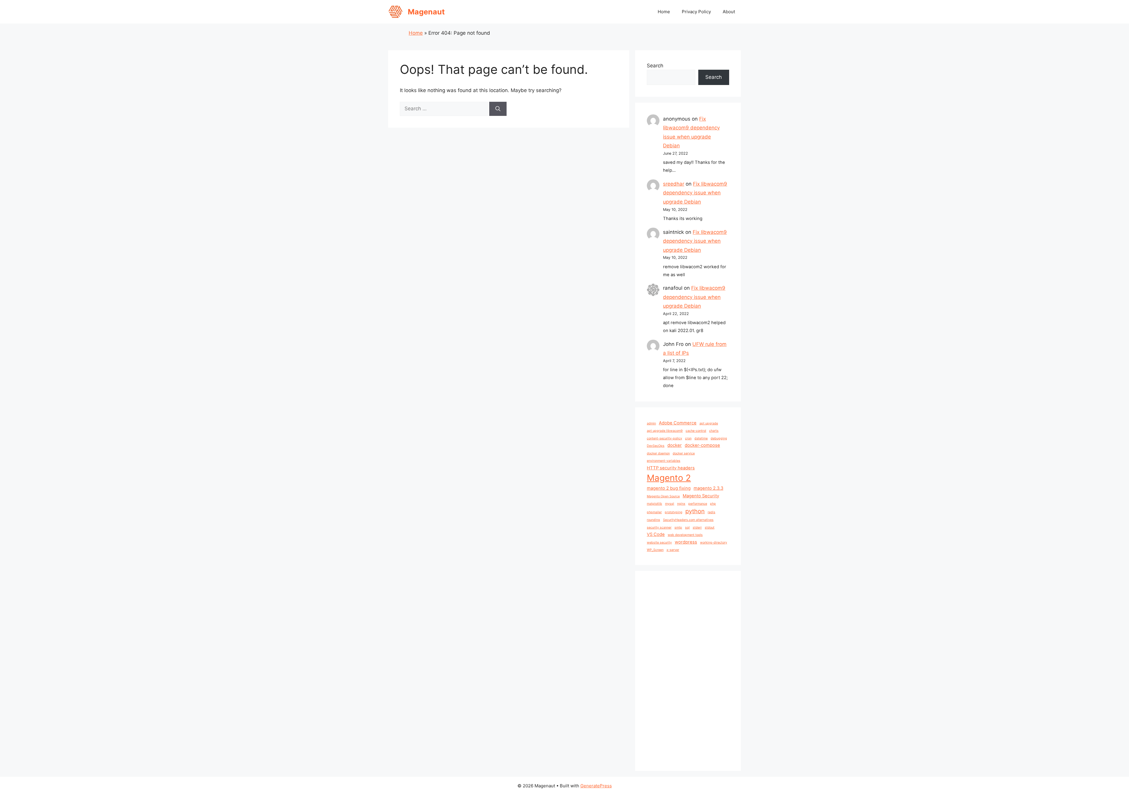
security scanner (659, 527)
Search (655, 66)
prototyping (673, 512)
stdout (709, 527)
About (729, 11)
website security (659, 542)
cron (688, 438)
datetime (701, 438)
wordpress (686, 542)
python (695, 511)
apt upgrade (708, 423)
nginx (681, 504)
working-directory (713, 542)
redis (711, 512)
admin (651, 423)
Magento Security (701, 496)
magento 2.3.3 (708, 488)
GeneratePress (596, 786)
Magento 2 (669, 478)
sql (687, 527)
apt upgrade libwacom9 (665, 431)
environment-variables (663, 461)
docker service (684, 453)
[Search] (498, 109)
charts (714, 431)
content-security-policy (664, 438)
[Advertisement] (688, 671)
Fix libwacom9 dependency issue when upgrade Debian (695, 193)
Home (664, 11)
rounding (653, 520)
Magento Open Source (663, 496)
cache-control (696, 431)
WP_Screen (655, 550)
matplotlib (654, 504)
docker (674, 445)
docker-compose (702, 445)
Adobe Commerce (678, 423)
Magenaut (426, 11)
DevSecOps (655, 446)
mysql (669, 504)
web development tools (685, 535)
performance (697, 504)
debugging (719, 438)
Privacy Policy (696, 11)
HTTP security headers (671, 468)
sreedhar (673, 184)
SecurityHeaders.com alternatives (688, 520)
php (713, 504)
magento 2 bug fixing (669, 488)
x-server (673, 550)
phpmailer (654, 512)
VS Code (656, 534)
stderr (697, 527)
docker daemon (658, 453)
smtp (678, 527)
